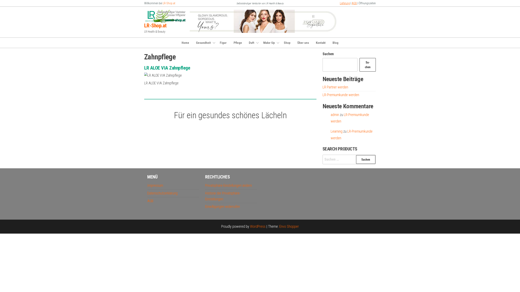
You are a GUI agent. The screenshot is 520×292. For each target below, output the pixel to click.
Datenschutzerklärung (162, 193)
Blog (335, 43)
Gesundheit (203, 43)
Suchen (328, 54)
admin (335, 115)
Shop (287, 43)
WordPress (257, 226)
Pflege (238, 43)
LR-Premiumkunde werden (341, 95)
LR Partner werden (335, 87)
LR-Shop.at (169, 3)
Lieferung (345, 3)
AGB (354, 3)
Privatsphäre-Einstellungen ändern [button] (228, 185)
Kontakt (321, 43)
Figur (223, 43)
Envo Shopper (289, 226)
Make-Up (269, 43)
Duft (251, 43)
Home (185, 43)
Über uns (303, 43)
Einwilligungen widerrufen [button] (222, 206)
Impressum (155, 185)
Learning (336, 131)
